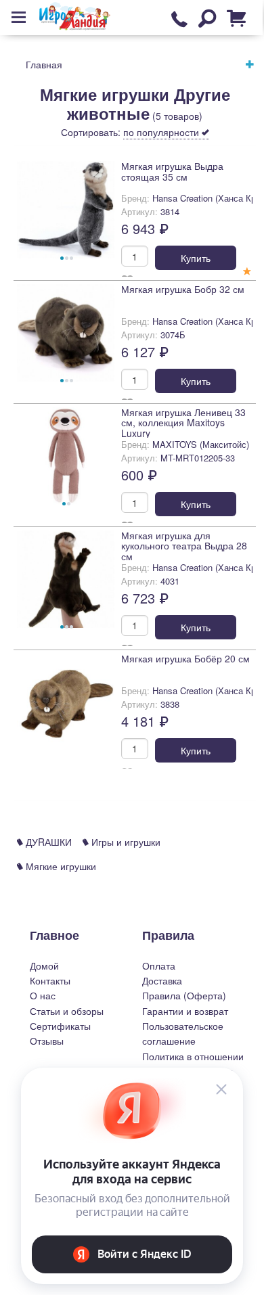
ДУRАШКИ (47, 841)
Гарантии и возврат (185, 1011)
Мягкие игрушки (59, 866)
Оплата (158, 965)
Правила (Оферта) (184, 995)
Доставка (162, 980)
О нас (43, 995)
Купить (196, 258)
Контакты (50, 980)
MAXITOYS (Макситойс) (200, 444)
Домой (44, 965)
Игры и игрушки (124, 841)
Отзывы (47, 1040)
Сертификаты (60, 1025)
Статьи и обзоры (67, 1011)
